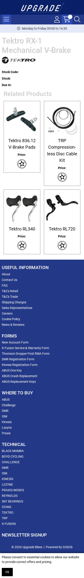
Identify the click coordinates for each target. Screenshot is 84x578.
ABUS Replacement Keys (19, 381)
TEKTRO (7, 512)
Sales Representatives (17, 308)
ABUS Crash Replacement (19, 376)
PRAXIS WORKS (13, 490)
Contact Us (9, 280)
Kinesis (7, 422)
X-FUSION (9, 524)
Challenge (8, 405)
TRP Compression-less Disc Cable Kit (62, 150)
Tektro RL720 (62, 229)
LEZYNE (7, 484)
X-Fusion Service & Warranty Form (25, 348)
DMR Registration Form (18, 359)
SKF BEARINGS (12, 501)
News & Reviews (13, 324)
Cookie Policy (11, 319)
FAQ (5, 285)
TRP (5, 518)
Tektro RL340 (22, 229)
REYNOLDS (9, 496)
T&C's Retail (10, 291)
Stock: (6, 78)
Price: (22, 154)
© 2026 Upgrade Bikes (26, 547)
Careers (7, 313)
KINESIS (7, 479)
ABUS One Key (12, 370)
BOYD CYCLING (13, 456)
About (6, 274)
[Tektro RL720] (62, 207)
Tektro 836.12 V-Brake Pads (22, 144)
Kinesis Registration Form (19, 365)
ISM (4, 416)
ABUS (6, 399)
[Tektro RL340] (22, 207)
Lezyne (7, 427)
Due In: (7, 85)
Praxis (6, 433)
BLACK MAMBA (13, 451)
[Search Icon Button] (77, 19)
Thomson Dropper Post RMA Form (26, 353)
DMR (5, 411)
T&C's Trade (10, 296)
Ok (7, 572)
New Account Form (15, 342)
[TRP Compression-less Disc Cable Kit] (62, 119)
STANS (6, 507)
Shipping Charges (14, 302)
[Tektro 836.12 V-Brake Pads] (22, 119)
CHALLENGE (11, 462)
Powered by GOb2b (59, 547)
